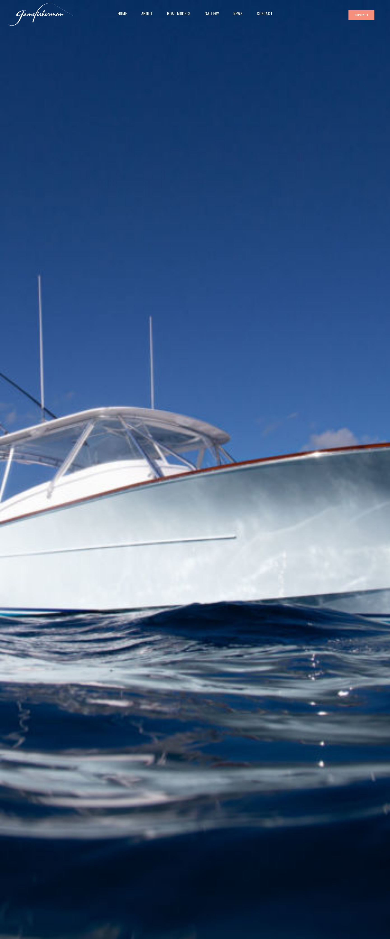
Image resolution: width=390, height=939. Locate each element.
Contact (361, 15)
